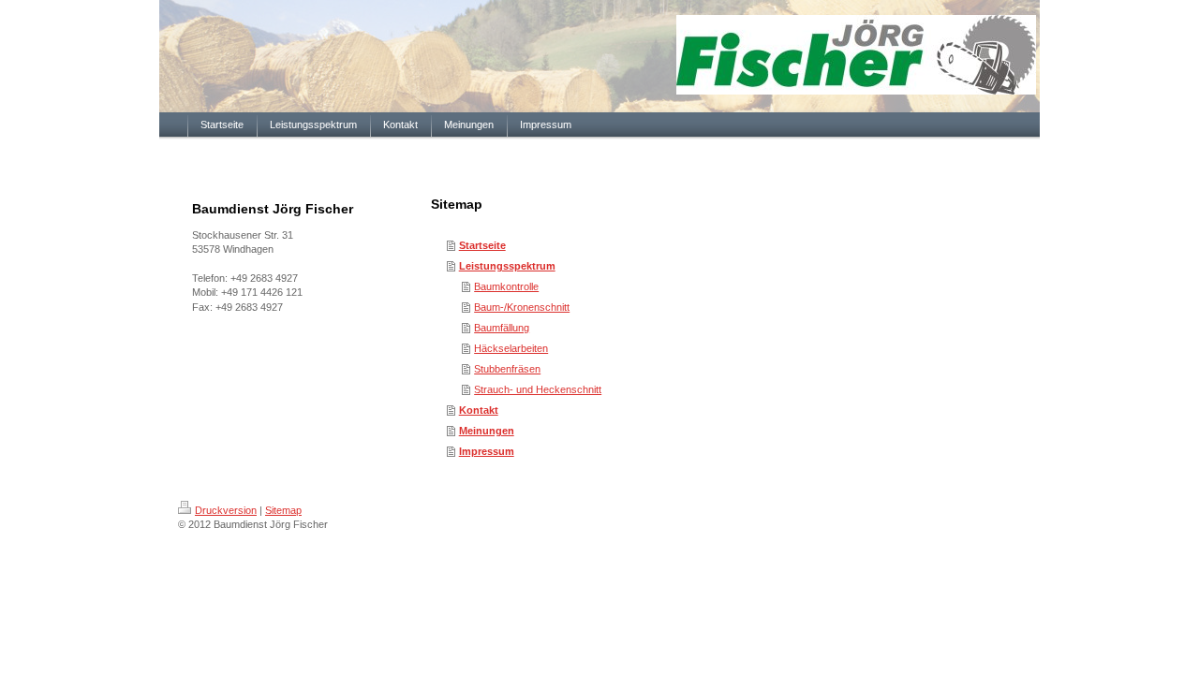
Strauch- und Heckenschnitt (537, 389)
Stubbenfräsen (507, 368)
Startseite (482, 245)
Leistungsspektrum (507, 265)
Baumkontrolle (506, 286)
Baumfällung (501, 327)
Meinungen (486, 430)
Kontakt (478, 410)
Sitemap (283, 510)
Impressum (486, 451)
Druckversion (226, 510)
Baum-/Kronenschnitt (522, 307)
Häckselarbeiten (511, 348)
